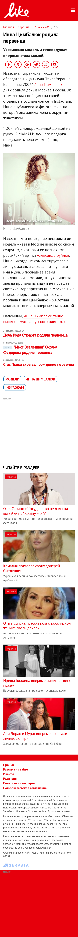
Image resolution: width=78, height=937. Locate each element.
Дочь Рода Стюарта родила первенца (35, 335)
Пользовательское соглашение (25, 788)
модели (12, 379)
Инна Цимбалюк (48, 84)
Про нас (8, 765)
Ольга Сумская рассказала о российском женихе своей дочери (37, 626)
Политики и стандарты (19, 783)
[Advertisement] (39, 431)
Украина (24, 27)
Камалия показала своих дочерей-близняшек (32, 568)
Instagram (14, 387)
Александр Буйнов (53, 255)
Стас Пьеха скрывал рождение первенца (38, 364)
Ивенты (8, 774)
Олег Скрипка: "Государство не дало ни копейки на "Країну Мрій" (35, 511)
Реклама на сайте (15, 769)
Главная (8, 27)
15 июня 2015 (42, 27)
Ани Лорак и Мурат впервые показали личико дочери (35, 736)
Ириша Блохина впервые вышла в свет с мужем (37, 683)
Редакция (10, 779)
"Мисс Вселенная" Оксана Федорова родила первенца (30, 349)
